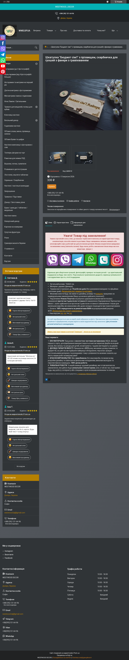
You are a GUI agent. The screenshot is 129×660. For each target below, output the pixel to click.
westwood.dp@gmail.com (14, 513)
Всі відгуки (21, 466)
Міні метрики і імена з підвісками (17, 96)
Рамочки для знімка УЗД (14, 158)
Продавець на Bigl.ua (64, 655)
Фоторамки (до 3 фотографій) (16, 69)
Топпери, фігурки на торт (14, 153)
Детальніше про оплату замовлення (67, 311)
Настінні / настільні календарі (16, 186)
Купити (52, 187)
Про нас (63, 31)
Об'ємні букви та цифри (14, 139)
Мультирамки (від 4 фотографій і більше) (18, 75)
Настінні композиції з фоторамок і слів (18, 146)
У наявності (9, 249)
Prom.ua (76, 653)
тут (61, 313)
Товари (50, 31)
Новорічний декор (11, 221)
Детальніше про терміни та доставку (77, 291)
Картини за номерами (13, 227)
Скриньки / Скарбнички (14, 180)
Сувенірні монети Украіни (14, 243)
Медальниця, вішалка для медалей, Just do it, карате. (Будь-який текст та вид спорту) (21, 429)
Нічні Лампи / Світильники (15, 101)
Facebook (8, 558)
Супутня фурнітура (12, 232)
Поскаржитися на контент (62, 657)
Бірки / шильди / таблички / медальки (15, 209)
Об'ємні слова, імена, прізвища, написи (17, 132)
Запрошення (9, 191)
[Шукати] (36, 48)
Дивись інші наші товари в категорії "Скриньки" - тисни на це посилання (74, 332)
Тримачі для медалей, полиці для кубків (18, 108)
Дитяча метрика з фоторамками (18, 90)
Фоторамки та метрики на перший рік (18, 83)
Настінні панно (10, 216)
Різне (6, 238)
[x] (49, 380)
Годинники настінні (12, 126)
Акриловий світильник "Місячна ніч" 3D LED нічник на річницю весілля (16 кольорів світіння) (21, 358)
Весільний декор (11, 120)
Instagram (9, 551)
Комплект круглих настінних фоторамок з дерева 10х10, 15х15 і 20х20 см (22, 300)
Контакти (8, 256)
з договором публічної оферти (87, 374)
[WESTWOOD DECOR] (10, 30)
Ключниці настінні (11, 115)
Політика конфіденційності (82, 657)
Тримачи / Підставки (13, 197)
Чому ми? (101, 31)
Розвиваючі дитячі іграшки (15, 169)
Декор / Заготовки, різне (14, 202)
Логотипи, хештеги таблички (16, 175)
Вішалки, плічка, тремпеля (15, 164)
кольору (99, 294)
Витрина (36, 31)
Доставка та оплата (82, 31)
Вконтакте (9, 555)
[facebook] (46, 380)
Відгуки (7, 261)
